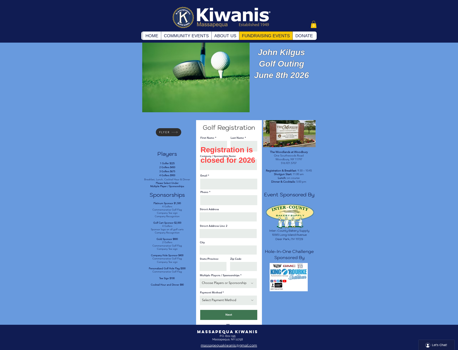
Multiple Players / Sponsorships (220, 275)
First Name (207, 137)
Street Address (209, 209)
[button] (314, 24)
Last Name (237, 137)
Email (203, 175)
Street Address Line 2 (213, 226)
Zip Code (236, 258)
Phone (204, 192)
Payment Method (211, 292)
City (202, 242)
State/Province (209, 258)
